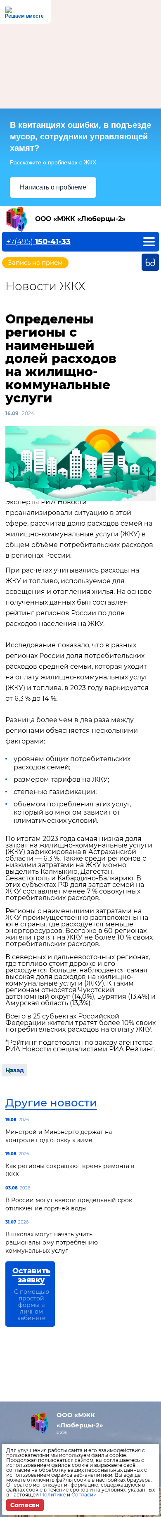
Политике (53, 1495)
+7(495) (38, 241)
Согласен (25, 1505)
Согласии (84, 1495)
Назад (14, 1070)
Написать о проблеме (53, 187)
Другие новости (51, 1102)
